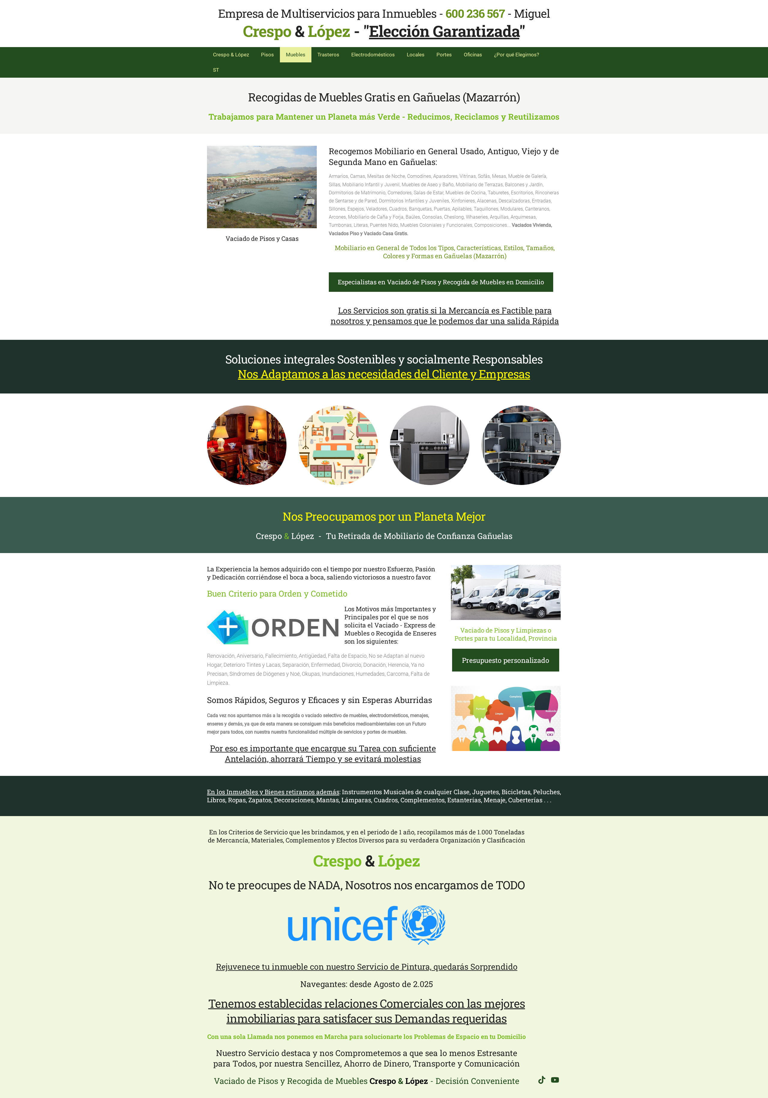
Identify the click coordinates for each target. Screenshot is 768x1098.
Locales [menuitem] (415, 55)
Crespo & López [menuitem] (231, 55)
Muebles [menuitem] (295, 55)
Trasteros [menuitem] (328, 55)
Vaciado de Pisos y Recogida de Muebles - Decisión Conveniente (366, 1081)
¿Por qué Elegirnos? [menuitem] (516, 55)
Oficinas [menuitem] (473, 55)
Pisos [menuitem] (267, 55)
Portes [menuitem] (444, 55)
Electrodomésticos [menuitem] (373, 55)
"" (444, 31)
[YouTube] (555, 1080)
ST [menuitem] (216, 70)
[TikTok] (542, 1080)
